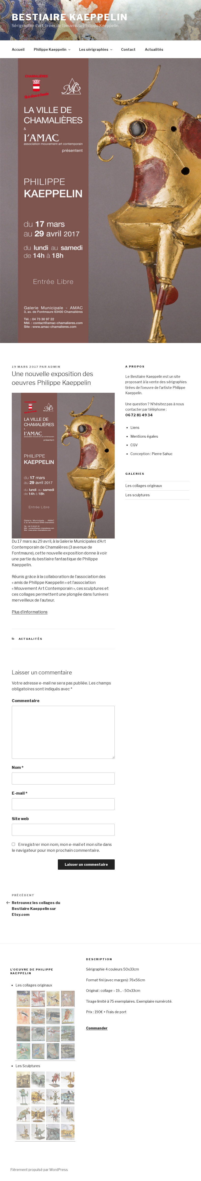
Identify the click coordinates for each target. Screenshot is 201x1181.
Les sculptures (137, 495)
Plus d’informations (30, 612)
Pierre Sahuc (162, 454)
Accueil (18, 49)
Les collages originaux (143, 486)
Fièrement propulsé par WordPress (39, 1170)
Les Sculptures (27, 1066)
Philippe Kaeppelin (50, 49)
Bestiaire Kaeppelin (70, 17)
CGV (134, 445)
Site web (20, 818)
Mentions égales (144, 436)
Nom (18, 767)
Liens (134, 427)
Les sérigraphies (93, 49)
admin (54, 366)
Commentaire (25, 700)
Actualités (154, 49)
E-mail (19, 793)
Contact (128, 49)
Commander (97, 1028)
